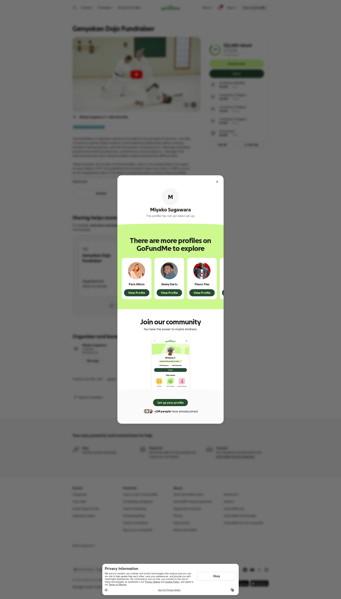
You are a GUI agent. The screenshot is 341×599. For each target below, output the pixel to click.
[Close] (217, 181)
